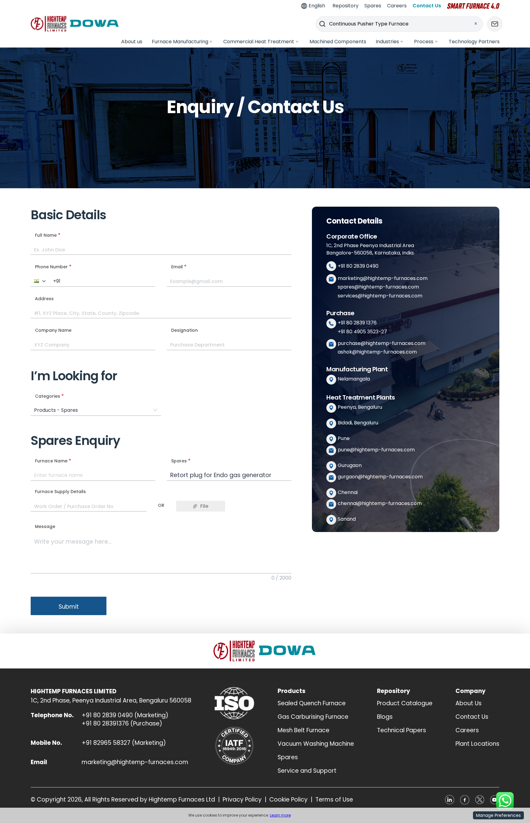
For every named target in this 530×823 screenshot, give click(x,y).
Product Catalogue (404, 703)
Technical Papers (401, 730)
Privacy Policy (242, 799)
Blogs (385, 717)
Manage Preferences (498, 815)
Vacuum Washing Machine (316, 744)
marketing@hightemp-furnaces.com (383, 278)
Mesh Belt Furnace (303, 730)
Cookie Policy (288, 799)
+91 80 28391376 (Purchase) (122, 723)
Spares (288, 757)
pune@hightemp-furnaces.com (376, 449)
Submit (69, 607)
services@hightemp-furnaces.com (380, 295)
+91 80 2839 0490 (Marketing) (125, 715)
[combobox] (93, 475)
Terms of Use (334, 799)
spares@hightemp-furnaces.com (378, 286)
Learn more (280, 815)
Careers (467, 730)
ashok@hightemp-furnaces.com (377, 351)
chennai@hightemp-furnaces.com (380, 503)
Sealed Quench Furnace (312, 703)
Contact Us (471, 717)
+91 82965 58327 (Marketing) (124, 743)
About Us (468, 703)
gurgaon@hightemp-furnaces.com (380, 476)
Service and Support (307, 771)
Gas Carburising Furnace (313, 717)
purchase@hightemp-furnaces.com (381, 343)
